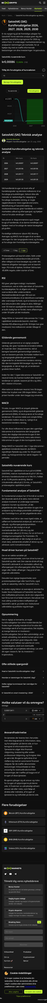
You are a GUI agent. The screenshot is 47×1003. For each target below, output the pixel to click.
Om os (6, 957)
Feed (3, 8)
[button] (23, 671)
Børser (25, 961)
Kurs (3, 15)
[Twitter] (5, 874)
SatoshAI (11, 15)
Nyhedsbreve (13, 8)
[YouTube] (10, 874)
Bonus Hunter (26, 8)
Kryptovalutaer (29, 957)
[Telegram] (15, 874)
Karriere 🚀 (8, 961)
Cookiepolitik (30, 986)
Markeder (38, 8)
